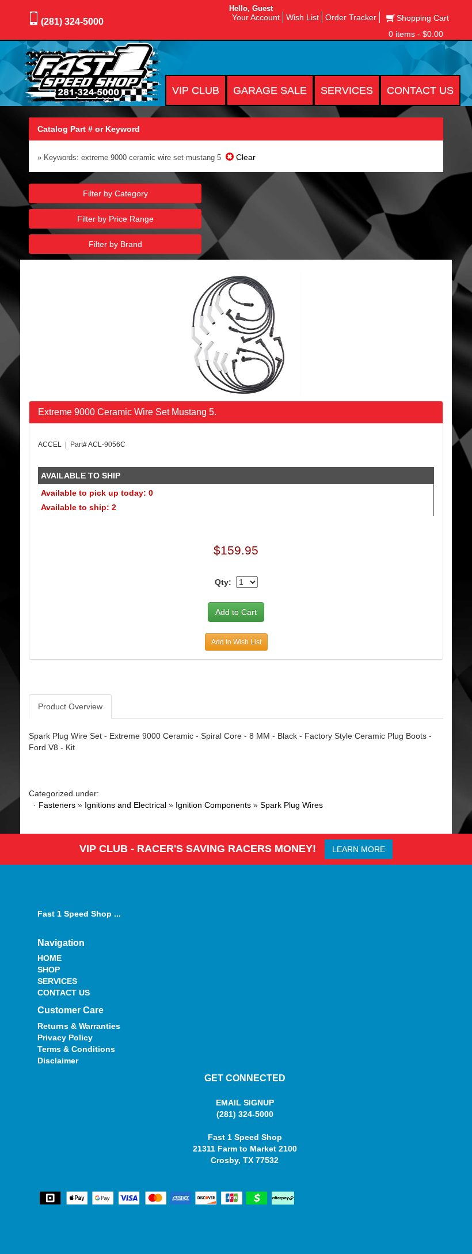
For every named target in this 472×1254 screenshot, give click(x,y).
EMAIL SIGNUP (245, 1102)
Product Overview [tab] (70, 706)
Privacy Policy (65, 1037)
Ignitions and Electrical (125, 805)
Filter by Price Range (115, 218)
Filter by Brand (115, 244)
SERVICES (57, 981)
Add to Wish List (236, 642)
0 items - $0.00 (416, 34)
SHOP (48, 969)
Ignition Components (213, 805)
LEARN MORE (358, 849)
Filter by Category (115, 193)
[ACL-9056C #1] (236, 335)
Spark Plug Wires (291, 805)
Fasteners (57, 805)
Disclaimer (57, 1060)
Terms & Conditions (76, 1049)
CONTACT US (63, 992)
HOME (49, 958)
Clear (245, 157)
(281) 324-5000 (72, 21)
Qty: (223, 582)
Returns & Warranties (78, 1026)
